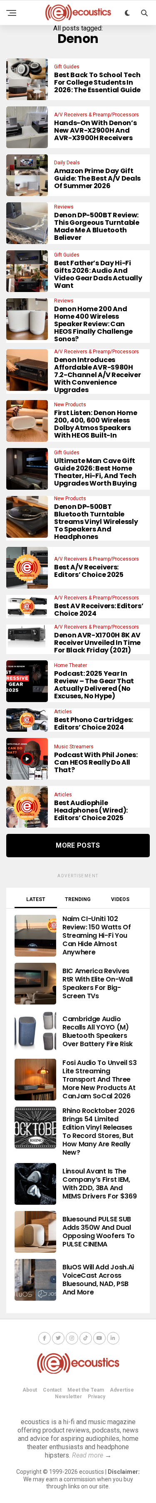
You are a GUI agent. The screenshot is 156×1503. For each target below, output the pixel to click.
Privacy (96, 1397)
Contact (52, 1390)
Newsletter (68, 1397)
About (29, 1390)
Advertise (122, 1390)
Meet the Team (85, 1390)
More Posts (78, 845)
